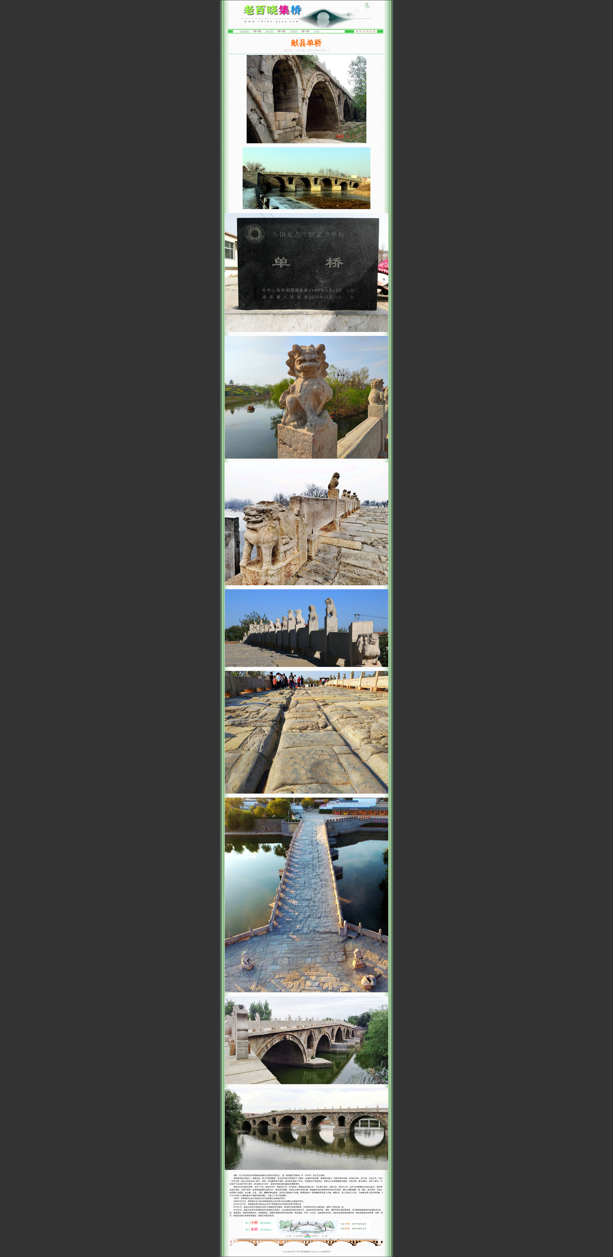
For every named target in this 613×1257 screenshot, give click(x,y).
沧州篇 (316, 31)
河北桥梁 (293, 31)
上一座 (288, 1236)
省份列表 (269, 31)
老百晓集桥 (244, 31)
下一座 (324, 1236)
